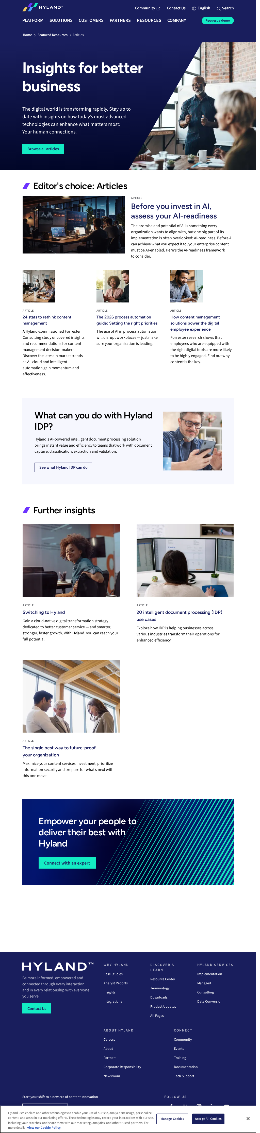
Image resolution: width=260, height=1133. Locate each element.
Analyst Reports (116, 983)
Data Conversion (209, 1001)
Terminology (160, 988)
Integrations (113, 1001)
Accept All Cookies (208, 1119)
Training (180, 1057)
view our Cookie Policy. (44, 1127)
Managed (204, 983)
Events (179, 1048)
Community (183, 1039)
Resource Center (162, 979)
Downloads (159, 997)
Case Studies (113, 974)
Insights (110, 992)
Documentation (186, 1067)
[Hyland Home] (42, 8)
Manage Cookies (172, 1119)
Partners (110, 1057)
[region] (128, 1119)
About (108, 1048)
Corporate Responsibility (122, 1067)
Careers (109, 1039)
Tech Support (184, 1076)
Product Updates (163, 1006)
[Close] (248, 1118)
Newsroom (112, 1076)
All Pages (157, 1015)
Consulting (205, 992)
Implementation (209, 974)
